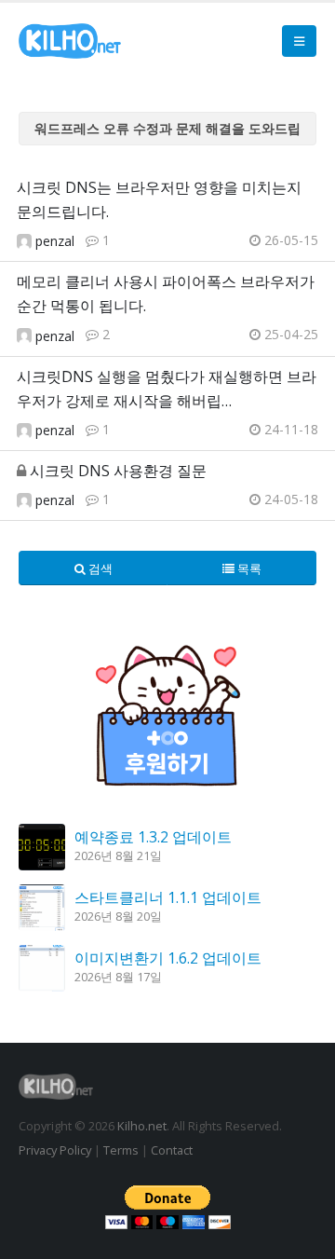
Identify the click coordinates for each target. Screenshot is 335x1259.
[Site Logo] (70, 41)
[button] (299, 41)
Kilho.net (142, 1125)
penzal (54, 241)
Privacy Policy (55, 1150)
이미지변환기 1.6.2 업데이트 (167, 958)
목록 (247, 568)
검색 (99, 568)
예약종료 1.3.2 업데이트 (153, 837)
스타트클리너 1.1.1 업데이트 (167, 897)
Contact (172, 1150)
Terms (121, 1150)
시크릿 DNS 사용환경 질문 (118, 470)
